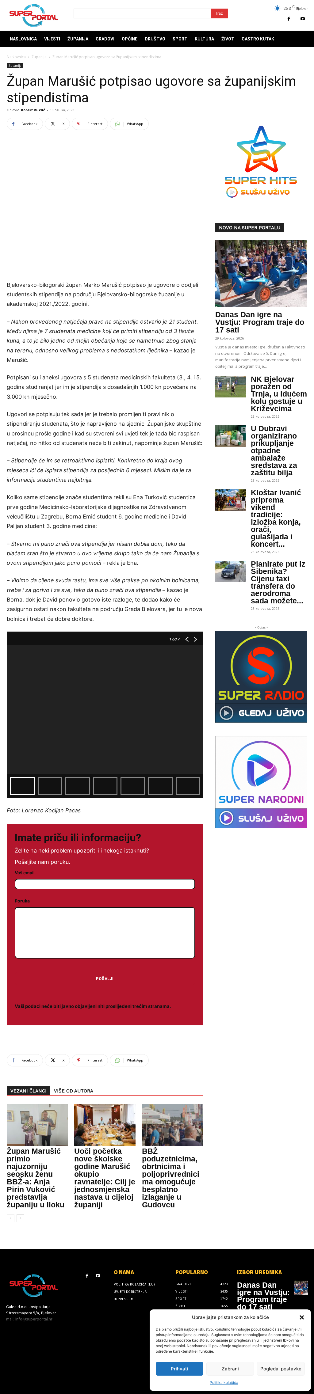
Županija (39, 56)
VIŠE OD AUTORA (73, 1091)
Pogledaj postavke (280, 1369)
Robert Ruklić (33, 110)
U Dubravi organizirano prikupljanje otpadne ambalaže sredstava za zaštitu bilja (274, 450)
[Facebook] (288, 18)
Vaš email (25, 872)
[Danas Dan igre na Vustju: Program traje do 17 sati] (261, 273)
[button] (302, 1317)
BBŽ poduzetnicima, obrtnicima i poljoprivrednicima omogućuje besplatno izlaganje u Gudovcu (170, 1178)
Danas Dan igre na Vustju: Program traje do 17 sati (259, 322)
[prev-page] (10, 1218)
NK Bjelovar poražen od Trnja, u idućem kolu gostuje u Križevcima (279, 394)
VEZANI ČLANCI (28, 1091)
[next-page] (20, 1218)
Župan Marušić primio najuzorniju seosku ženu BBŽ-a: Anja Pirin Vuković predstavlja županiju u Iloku (35, 1178)
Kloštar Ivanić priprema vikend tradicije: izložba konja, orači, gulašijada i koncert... (276, 518)
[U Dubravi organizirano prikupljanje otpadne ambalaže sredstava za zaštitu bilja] (230, 436)
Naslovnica (16, 56)
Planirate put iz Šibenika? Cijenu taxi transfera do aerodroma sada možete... (278, 582)
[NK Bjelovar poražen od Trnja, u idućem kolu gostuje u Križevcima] (230, 386)
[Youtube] (302, 18)
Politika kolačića (224, 1382)
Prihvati (179, 1369)
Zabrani (230, 1369)
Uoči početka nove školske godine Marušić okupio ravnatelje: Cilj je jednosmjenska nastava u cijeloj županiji (104, 1178)
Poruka (22, 900)
